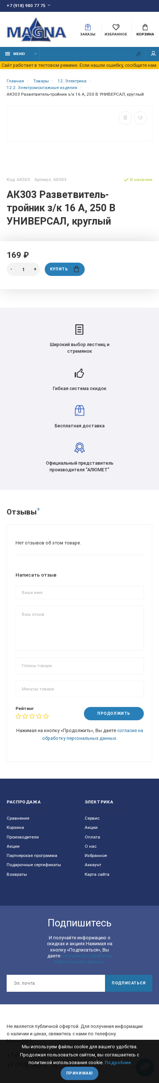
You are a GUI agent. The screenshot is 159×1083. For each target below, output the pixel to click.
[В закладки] (140, 117)
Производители (23, 837)
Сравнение (18, 818)
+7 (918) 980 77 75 (26, 5)
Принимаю (79, 1073)
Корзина (145, 34)
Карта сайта (97, 874)
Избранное (96, 855)
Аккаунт (93, 864)
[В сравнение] (125, 117)
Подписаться (129, 983)
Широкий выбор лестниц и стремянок (79, 348)
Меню (19, 54)
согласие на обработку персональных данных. (83, 958)
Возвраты (17, 874)
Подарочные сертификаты (34, 864)
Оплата (92, 837)
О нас (91, 846)
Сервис (92, 818)
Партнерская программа (32, 855)
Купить (59, 269)
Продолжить (113, 713)
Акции (13, 846)
